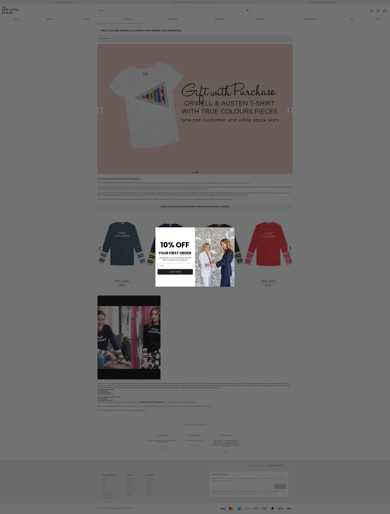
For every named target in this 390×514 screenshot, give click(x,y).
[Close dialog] (232, 230)
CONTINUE (175, 272)
